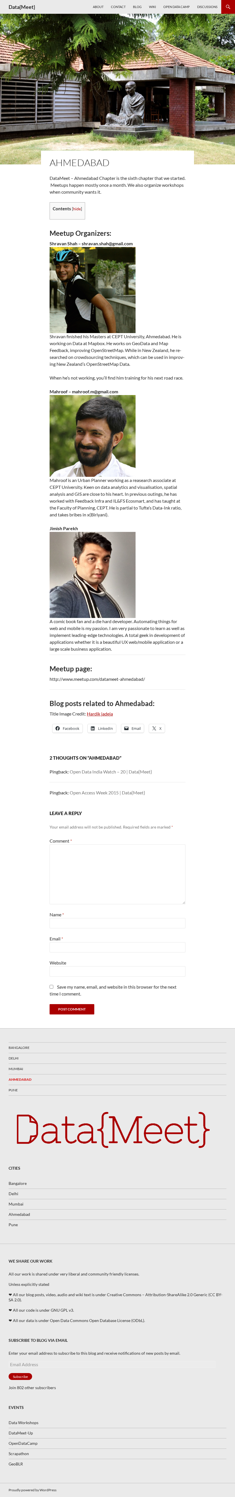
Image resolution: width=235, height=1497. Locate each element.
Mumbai (16, 1069)
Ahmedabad (20, 1079)
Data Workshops (23, 1422)
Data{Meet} (22, 7)
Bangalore (19, 1047)
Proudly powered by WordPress (32, 1490)
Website (58, 962)
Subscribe (20, 1376)
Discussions (207, 7)
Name (57, 914)
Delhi (14, 1058)
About (98, 7)
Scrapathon (19, 1453)
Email (56, 938)
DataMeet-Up (21, 1432)
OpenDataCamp (23, 1443)
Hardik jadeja (100, 713)
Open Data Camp (176, 7)
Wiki (152, 7)
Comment (61, 840)
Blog (137, 7)
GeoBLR (16, 1463)
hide (77, 208)
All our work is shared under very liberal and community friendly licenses (73, 1274)
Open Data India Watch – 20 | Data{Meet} (111, 771)
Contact (118, 7)
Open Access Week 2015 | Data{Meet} (107, 792)
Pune (13, 1090)
